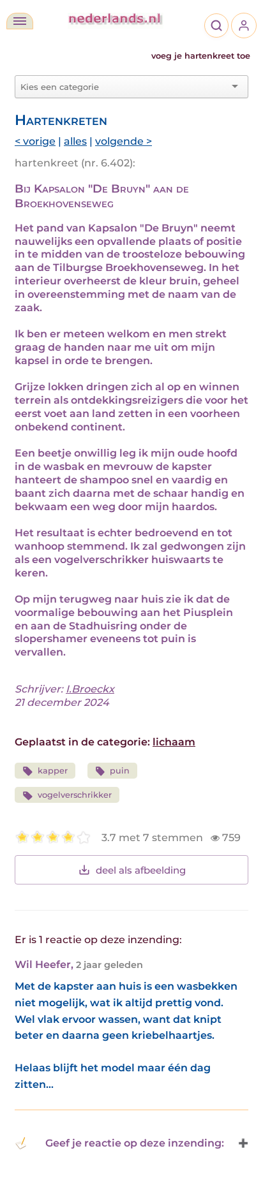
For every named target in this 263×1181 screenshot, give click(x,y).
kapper (53, 770)
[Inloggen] (244, 25)
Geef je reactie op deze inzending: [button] (134, 1143)
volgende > (123, 141)
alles (75, 141)
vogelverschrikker (75, 795)
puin (120, 770)
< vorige (35, 141)
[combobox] (123, 86)
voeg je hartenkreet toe (200, 56)
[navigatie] (19, 21)
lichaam (174, 742)
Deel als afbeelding (141, 870)
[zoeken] (216, 25)
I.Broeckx (90, 689)
